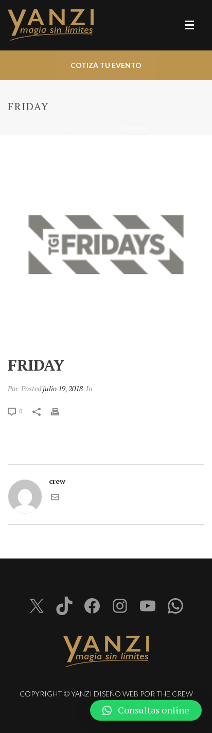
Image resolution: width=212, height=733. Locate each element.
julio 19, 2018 (63, 388)
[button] (146, 710)
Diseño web (116, 693)
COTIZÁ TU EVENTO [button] (106, 65)
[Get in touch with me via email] (55, 498)
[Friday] (106, 246)
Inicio (75, 128)
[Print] (60, 410)
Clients (106, 128)
